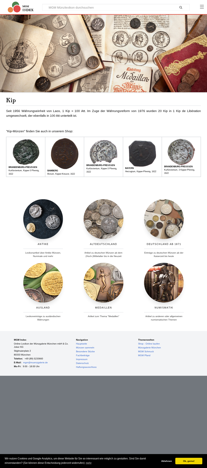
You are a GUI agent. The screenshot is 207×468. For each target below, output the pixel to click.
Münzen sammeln (85, 347)
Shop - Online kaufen (149, 343)
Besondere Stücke (85, 351)
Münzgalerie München (149, 347)
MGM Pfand (144, 355)
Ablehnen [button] (166, 461)
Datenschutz (82, 363)
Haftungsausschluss (86, 367)
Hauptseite (81, 343)
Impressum (81, 359)
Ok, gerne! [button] (189, 461)
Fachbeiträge (83, 355)
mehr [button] (89, 463)
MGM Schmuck (146, 351)
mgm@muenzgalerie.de (35, 362)
